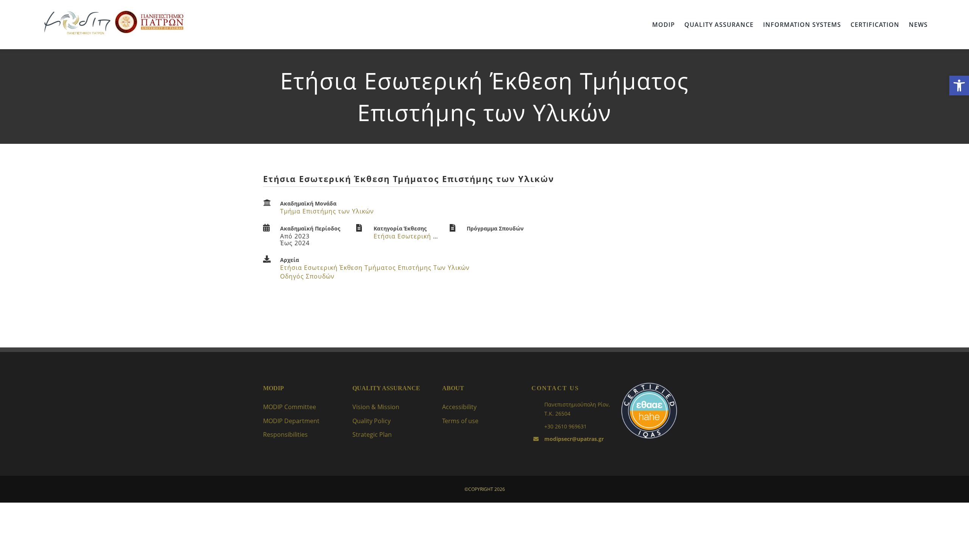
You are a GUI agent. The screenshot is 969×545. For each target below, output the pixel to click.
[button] (959, 85)
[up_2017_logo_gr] (149, 12)
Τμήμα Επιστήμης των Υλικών (327, 211)
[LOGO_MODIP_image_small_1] (77, 12)
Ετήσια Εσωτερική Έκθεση (415, 236)
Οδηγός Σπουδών (307, 276)
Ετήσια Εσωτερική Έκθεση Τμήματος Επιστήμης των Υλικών (375, 267)
